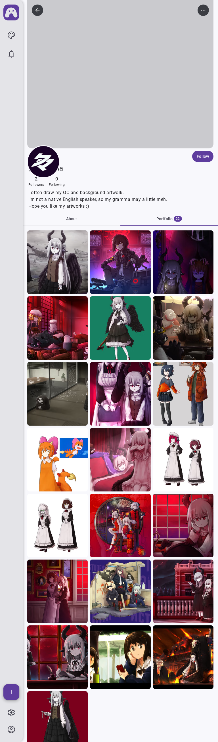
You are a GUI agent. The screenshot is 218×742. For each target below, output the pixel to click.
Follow (203, 156)
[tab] (169, 219)
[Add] (11, 692)
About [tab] (71, 218)
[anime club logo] (11, 12)
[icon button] (11, 35)
